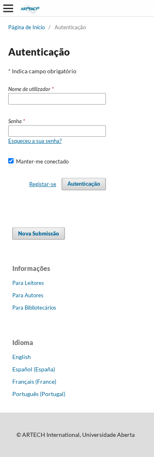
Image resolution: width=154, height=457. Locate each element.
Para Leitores (28, 283)
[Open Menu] (8, 8)
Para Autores (28, 295)
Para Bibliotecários (34, 307)
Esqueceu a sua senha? (35, 141)
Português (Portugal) (38, 393)
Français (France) (34, 381)
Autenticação (83, 184)
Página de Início (26, 27)
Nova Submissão (38, 233)
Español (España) (33, 369)
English (21, 356)
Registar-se (42, 184)
